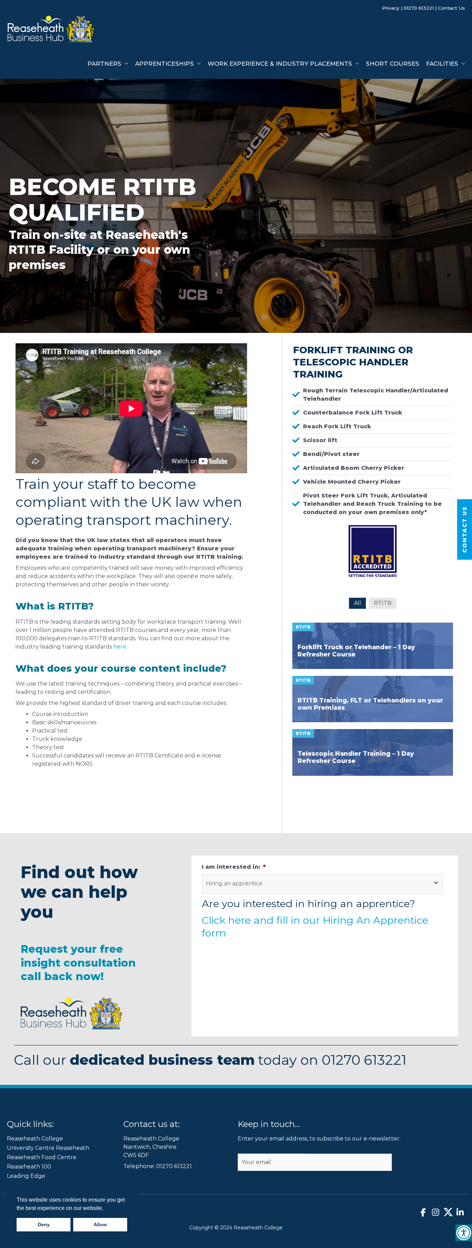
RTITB (382, 603)
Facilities (442, 63)
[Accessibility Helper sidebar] (463, 1232)
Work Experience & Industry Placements (280, 63)
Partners (104, 63)
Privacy (390, 8)
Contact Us (451, 8)
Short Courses (392, 63)
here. (120, 646)
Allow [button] (100, 1224)
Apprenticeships (164, 63)
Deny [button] (44, 1224)
